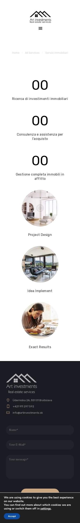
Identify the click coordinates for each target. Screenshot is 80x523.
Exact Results (40, 347)
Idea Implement (40, 291)
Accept (12, 516)
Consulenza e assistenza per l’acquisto (40, 136)
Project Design (40, 235)
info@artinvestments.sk (28, 412)
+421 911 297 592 (23, 406)
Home (15, 52)
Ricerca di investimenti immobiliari (40, 99)
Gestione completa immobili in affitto (40, 176)
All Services (32, 52)
